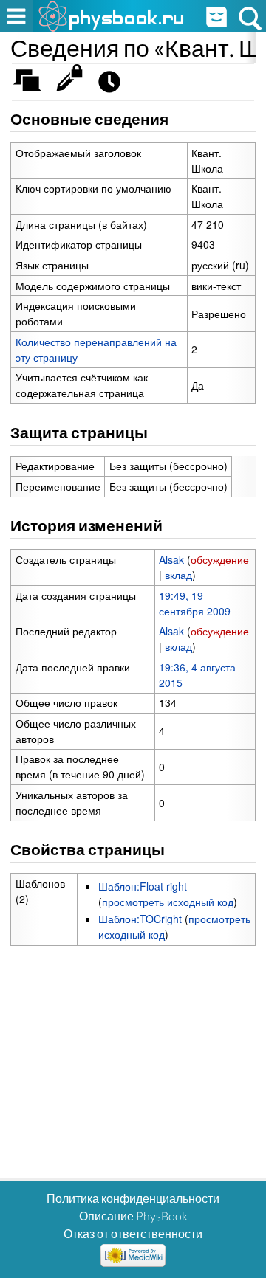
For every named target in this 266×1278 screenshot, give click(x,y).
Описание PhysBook (133, 1216)
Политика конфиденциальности (133, 1198)
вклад (178, 574)
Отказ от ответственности (133, 1233)
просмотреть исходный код (167, 901)
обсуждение (220, 559)
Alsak (171, 559)
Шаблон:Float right (142, 886)
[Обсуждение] (32, 85)
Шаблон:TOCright (140, 918)
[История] (113, 85)
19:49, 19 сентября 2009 (195, 603)
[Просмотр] (72, 85)
